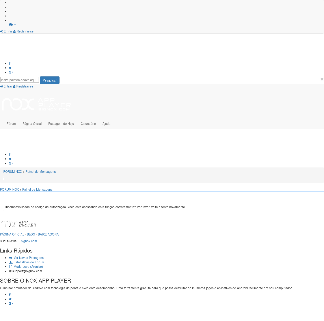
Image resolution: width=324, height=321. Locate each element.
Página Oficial (32, 123)
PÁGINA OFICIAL (12, 234)
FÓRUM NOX (12, 171)
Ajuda (106, 123)
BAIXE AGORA (48, 234)
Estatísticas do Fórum (28, 262)
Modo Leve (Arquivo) (28, 266)
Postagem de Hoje (61, 123)
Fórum (11, 123)
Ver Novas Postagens (28, 257)
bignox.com (27, 241)
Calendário (88, 123)
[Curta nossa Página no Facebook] (10, 63)
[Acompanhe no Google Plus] (11, 72)
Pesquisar (50, 80)
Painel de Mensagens (41, 171)
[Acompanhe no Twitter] (10, 67)
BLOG (31, 234)
